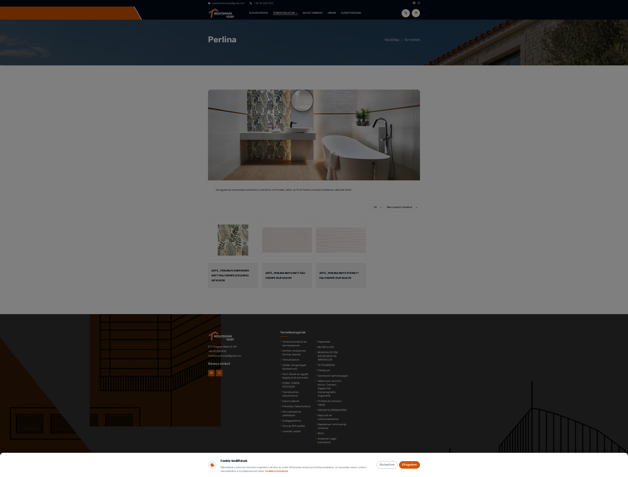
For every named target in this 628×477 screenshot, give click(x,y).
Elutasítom (387, 464)
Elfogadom (409, 464)
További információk (276, 471)
